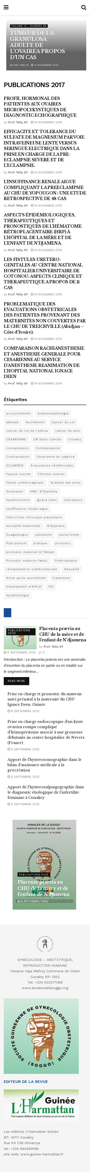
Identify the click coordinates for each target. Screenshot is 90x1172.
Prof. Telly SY (21, 65)
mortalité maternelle (23, 526)
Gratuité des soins (65, 482)
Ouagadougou (17, 534)
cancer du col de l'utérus (27, 431)
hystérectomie (18, 500)
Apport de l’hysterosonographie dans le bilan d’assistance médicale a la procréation (45, 764)
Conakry (75, 439)
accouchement (18, 413)
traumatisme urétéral (24, 586)
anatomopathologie (53, 413)
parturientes (69, 534)
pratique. (41, 543)
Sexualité (72, 569)
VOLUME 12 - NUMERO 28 (29, 26)
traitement (61, 578)
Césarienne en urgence (55, 456)
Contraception (18, 456)
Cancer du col (63, 422)
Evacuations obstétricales (52, 465)
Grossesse (14, 491)
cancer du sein (67, 431)
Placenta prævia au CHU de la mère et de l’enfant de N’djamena (62, 634)
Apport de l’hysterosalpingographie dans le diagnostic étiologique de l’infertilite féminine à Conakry (46, 792)
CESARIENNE (16, 439)
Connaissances (48, 448)
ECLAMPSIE (15, 465)
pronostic (63, 543)
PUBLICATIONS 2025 (19, 632)
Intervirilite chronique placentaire (34, 517)
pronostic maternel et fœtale (30, 552)
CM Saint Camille (47, 439)
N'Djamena (56, 526)
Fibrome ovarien (51, 474)
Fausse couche (18, 474)
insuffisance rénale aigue (27, 509)
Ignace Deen (47, 500)
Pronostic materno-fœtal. (27, 560)
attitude (12, 422)
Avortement (35, 422)
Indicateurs (73, 500)
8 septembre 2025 (21, 652)
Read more (16, 681)
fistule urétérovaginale (25, 482)
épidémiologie (17, 595)
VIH (51, 586)
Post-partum (16, 543)
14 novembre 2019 (45, 65)
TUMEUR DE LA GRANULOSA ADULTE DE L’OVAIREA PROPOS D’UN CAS (37, 45)
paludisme (43, 534)
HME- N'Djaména (43, 491)
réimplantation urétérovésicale (31, 569)
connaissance (17, 448)
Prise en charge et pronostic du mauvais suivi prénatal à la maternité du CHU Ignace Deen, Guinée (45, 699)
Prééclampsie (66, 560)
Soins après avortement (26, 578)
